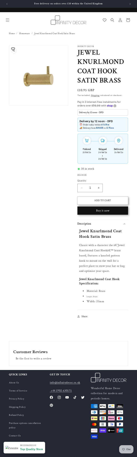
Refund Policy (16, 415)
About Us (14, 382)
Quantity (81, 180)
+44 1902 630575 (61, 391)
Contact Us (15, 435)
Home (12, 33)
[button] (7, 20)
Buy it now (103, 210)
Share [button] (85, 316)
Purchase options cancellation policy (25, 425)
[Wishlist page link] (104, 20)
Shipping (95, 95)
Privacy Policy (16, 398)
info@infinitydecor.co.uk (65, 382)
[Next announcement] (130, 4)
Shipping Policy (17, 407)
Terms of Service (18, 390)
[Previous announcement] (7, 4)
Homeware (24, 33)
